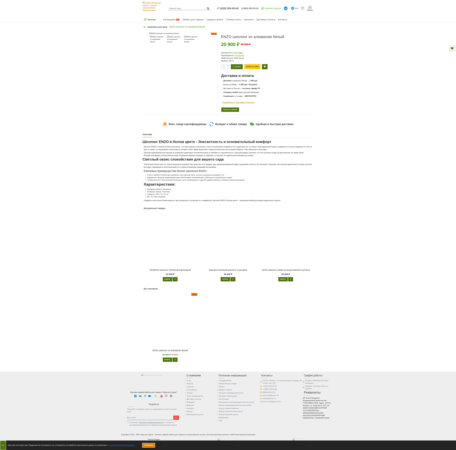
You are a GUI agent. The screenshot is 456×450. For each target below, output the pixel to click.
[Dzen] (171, 396)
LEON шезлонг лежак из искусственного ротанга (286, 270)
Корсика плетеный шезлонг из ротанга (228, 270)
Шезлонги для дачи (157, 27)
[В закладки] (175, 279)
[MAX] (135, 396)
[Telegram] (286, 8)
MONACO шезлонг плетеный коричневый (170, 270)
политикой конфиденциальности (122, 445)
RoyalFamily (239, 55)
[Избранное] (303, 8)
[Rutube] (149, 396)
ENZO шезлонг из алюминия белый (170, 350)
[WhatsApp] (155, 396)
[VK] (140, 396)
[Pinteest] (166, 396)
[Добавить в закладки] (265, 67)
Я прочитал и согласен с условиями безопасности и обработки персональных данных (153, 423)
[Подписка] (176, 417)
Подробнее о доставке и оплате (238, 102)
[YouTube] (161, 396)
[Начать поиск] (208, 8)
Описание (147, 134)
